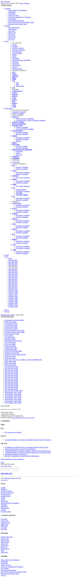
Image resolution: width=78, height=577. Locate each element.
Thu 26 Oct (11, 38)
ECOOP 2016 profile (11, 325)
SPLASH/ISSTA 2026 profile (14, 390)
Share (2, 462)
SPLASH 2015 (13, 281)
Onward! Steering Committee (25, 129)
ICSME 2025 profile (11, 347)
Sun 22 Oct (11, 31)
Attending (8, 8)
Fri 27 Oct (11, 39)
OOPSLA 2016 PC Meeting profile (15, 354)
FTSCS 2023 (5, 538)
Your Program (12, 29)
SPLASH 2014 (13, 282)
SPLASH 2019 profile (11, 382)
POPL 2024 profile (10, 365)
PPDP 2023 (4, 526)
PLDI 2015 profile (10, 356)
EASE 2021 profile (10, 322)
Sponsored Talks (17, 69)
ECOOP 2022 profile (11, 329)
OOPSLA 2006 (13, 296)
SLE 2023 (4, 529)
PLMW (14, 55)
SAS (17, 82)
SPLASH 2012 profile (11, 370)
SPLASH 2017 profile (11, 378)
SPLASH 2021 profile (11, 385)
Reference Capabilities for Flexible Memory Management (22, 456)
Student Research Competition (21, 60)
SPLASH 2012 (13, 286)
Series (10, 258)
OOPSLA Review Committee (25, 118)
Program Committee (22, 127)
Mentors (18, 141)
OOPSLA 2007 (13, 294)
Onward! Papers (17, 53)
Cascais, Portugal (24, 3)
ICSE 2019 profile (10, 342)
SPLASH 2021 (13, 270)
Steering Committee (18, 113)
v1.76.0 (18, 478)
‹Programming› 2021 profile (13, 397)
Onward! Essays (17, 51)
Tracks (7, 41)
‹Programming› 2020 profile (13, 396)
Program (7, 26)
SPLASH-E (15, 58)
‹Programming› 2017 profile (13, 392)
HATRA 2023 (5, 540)
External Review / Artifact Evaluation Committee (30, 120)
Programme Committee (23, 248)
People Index (16, 162)
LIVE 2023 (4, 544)
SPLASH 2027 (13, 260)
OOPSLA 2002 (13, 303)
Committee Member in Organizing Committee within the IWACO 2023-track (28, 440)
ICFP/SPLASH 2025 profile (13, 341)
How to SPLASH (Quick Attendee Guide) (21, 22)
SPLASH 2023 (5, 315)
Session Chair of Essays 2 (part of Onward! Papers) (20, 449)
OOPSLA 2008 (13, 293)
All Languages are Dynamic (13, 432)
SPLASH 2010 (13, 289)
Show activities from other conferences (12, 459)
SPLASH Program (14, 27)
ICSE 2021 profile (10, 344)
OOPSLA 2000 (13, 306)
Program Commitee (22, 146)
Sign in (7, 310)
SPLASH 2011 (13, 287)
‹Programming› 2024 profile (13, 402)
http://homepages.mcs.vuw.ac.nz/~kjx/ (23, 417)
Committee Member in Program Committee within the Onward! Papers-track (28, 451)
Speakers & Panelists (22, 139)
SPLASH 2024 (13, 265)
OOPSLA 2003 (13, 301)
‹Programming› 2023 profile (13, 401)
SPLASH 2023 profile (7, 316)
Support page (4, 480)
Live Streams (12, 19)
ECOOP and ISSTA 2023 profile (14, 332)
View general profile (6, 466)
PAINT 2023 (5, 545)
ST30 (2, 550)
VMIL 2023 (4, 552)
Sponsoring (11, 14)
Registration (12, 12)
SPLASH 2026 (13, 262)
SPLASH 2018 (13, 275)
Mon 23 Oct (12, 32)
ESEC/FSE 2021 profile (12, 334)
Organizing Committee (19, 112)
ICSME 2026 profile (11, 349)
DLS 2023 (4, 519)
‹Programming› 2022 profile (13, 399)
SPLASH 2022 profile (11, 387)
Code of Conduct (13, 15)
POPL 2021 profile (10, 361)
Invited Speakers (21, 189)
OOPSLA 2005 (13, 298)
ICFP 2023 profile (10, 339)
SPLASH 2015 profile (11, 375)
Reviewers (19, 155)
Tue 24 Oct (11, 34)
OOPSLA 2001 (13, 305)
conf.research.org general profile (14, 320)
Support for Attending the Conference (19, 17)
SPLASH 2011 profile (11, 368)
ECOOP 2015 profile (11, 323)
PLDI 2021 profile (10, 358)
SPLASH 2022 (13, 269)
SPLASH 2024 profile (11, 389)
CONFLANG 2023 (7, 537)
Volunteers (15, 62)
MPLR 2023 (4, 524)
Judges (18, 153)
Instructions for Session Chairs (17, 24)
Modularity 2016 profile (12, 353)
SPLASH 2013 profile (11, 372)
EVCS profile (9, 335)
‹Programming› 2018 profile (13, 394)
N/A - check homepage (23, 177)
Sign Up (3, 575)
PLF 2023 (4, 547)
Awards (14, 45)
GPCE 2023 (4, 521)
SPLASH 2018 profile (11, 380)
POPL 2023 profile (10, 363)
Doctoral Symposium (18, 50)
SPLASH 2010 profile (11, 366)
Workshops (15, 63)
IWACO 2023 (5, 542)
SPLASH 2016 (13, 279)
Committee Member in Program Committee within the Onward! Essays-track (28, 452)
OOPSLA (15, 46)
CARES (14, 67)
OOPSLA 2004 (13, 300)
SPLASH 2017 (13, 277)
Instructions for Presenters (16, 20)
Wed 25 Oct (12, 36)
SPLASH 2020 (13, 272)
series (12, 315)
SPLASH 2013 (13, 284)
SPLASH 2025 (13, 263)
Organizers (19, 151)
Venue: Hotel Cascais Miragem (17, 10)
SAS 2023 (4, 527)
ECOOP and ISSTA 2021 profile (14, 330)
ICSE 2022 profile (10, 346)
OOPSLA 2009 (13, 291)
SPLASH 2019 (13, 274)
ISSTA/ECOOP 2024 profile (13, 351)
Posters (14, 57)
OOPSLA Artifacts (18, 48)
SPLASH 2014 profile (11, 373)
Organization (8, 108)
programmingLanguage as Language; (16, 454)
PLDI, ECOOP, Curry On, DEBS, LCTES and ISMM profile (23, 359)
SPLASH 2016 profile (11, 377)
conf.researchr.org (9, 478)
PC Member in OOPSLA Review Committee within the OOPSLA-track (26, 447)
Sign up (7, 311)
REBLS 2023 (5, 549)
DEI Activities (16, 65)
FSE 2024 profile (10, 337)
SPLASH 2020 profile (11, 384)
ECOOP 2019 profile (11, 327)
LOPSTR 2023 (5, 522)
